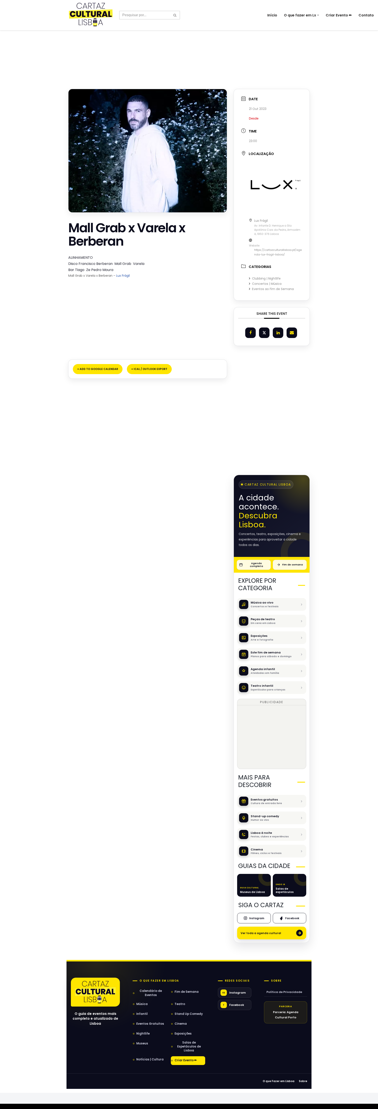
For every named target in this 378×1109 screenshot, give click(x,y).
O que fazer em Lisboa (159, 980)
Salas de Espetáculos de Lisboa (189, 1046)
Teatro (180, 1004)
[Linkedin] (278, 332)
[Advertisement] (189, 50)
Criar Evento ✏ (339, 15)
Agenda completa (256, 565)
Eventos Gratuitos (150, 1024)
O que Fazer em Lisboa (278, 1081)
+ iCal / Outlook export (149, 369)
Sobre (276, 980)
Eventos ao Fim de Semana (273, 289)
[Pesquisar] (175, 15)
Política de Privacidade (284, 992)
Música (142, 1004)
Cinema (181, 1024)
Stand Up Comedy (189, 1014)
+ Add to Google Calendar (97, 369)
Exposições (183, 1034)
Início (272, 15)
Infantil (142, 1014)
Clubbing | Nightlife (266, 278)
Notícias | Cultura (150, 1059)
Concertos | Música (267, 284)
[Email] (292, 332)
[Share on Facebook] (250, 332)
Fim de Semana (187, 992)
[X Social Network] (264, 332)
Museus (142, 1043)
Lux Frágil (123, 275)
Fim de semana (292, 564)
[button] (318, 15)
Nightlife (143, 1034)
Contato (366, 15)
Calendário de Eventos (151, 993)
